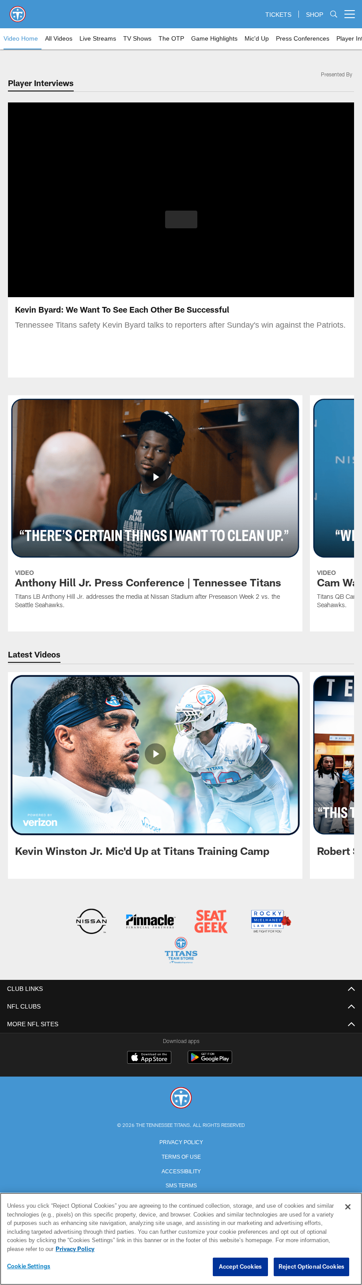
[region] (181, 1239)
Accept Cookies (240, 1266)
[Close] (348, 1207)
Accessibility (181, 1170)
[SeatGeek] (211, 922)
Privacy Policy (181, 1141)
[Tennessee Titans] (181, 1097)
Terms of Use (181, 1155)
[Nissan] (91, 922)
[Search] (333, 14)
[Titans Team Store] (181, 951)
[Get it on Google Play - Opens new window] (210, 1061)
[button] (181, 219)
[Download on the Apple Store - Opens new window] (149, 1057)
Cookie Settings (28, 1266)
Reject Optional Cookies (311, 1266)
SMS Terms (181, 1184)
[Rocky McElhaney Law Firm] (270, 922)
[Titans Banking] (151, 922)
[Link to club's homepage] (17, 11)
